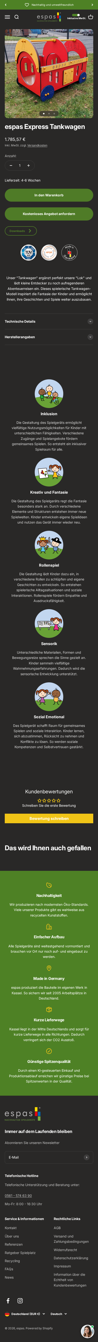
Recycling (12, 1261)
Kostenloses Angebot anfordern (49, 214)
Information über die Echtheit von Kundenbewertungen (70, 1279)
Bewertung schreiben (49, 818)
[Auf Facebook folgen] (8, 1301)
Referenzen (14, 1244)
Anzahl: (10, 156)
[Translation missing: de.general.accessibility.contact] (87, 1331)
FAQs (9, 1269)
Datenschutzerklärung (71, 1258)
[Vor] (92, 4)
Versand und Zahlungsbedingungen (71, 1238)
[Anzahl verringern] (11, 165)
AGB (57, 1228)
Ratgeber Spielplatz (20, 1253)
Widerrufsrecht (65, 1250)
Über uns (12, 1236)
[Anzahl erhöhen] (28, 165)
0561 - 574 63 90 (18, 1195)
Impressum (62, 1266)
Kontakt (11, 1228)
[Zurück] (5, 4)
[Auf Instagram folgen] (20, 1301)
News (9, 1277)
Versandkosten (37, 145)
